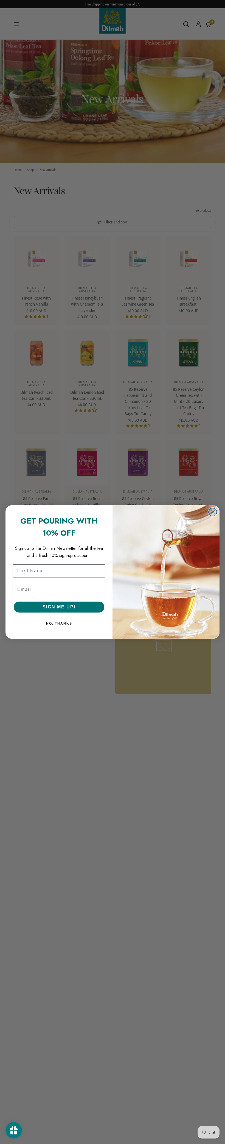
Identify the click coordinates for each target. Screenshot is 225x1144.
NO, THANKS (59, 623)
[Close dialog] (213, 512)
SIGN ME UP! (59, 607)
